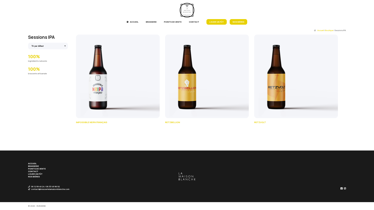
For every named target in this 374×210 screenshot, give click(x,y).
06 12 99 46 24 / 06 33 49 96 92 (45, 186)
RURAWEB (41, 206)
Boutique (329, 30)
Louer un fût (216, 22)
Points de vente (173, 22)
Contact (194, 22)
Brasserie (151, 22)
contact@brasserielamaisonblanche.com (50, 189)
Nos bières (238, 22)
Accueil (134, 22)
